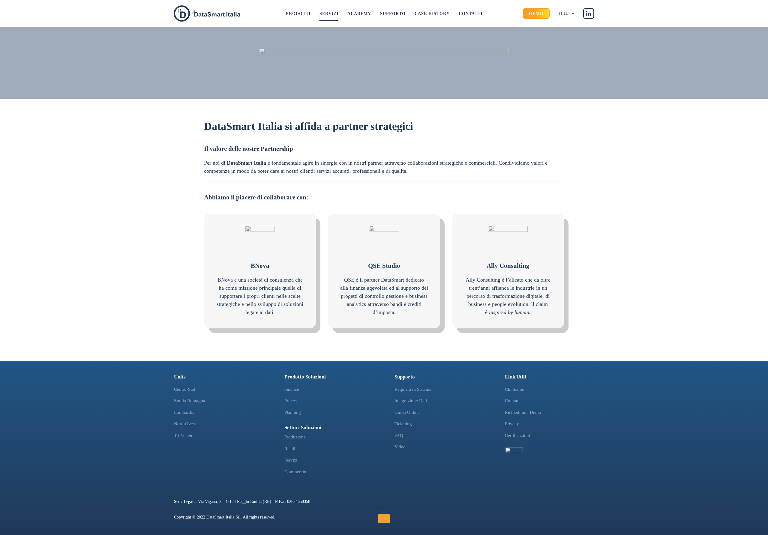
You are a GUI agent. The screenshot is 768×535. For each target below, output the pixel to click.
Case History (432, 13)
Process (291, 400)
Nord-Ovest (185, 423)
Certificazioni (517, 435)
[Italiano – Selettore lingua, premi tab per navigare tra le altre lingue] (566, 13)
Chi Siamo (514, 389)
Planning (292, 412)
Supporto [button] (393, 13)
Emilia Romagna (189, 400)
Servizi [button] (329, 13)
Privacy (512, 423)
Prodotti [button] (298, 13)
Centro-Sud (184, 389)
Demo (536, 13)
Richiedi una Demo (523, 412)
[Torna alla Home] (207, 13)
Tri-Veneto (184, 435)
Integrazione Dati (410, 400)
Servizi (290, 460)
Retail (289, 448)
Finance (291, 389)
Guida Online (407, 412)
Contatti (512, 400)
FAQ (398, 435)
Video (400, 446)
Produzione (295, 437)
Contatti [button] (470, 13)
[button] (384, 518)
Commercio (295, 471)
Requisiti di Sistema (412, 389)
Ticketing (403, 423)
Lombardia (184, 412)
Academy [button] (359, 13)
